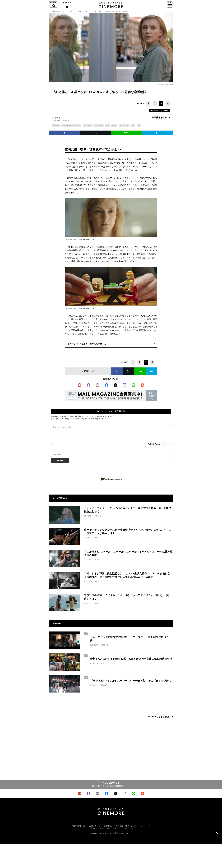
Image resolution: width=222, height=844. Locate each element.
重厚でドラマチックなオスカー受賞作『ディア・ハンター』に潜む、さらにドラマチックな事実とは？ (127, 531)
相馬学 (97, 538)
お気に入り (67, 5)
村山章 (97, 559)
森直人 (97, 581)
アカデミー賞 (98, 125)
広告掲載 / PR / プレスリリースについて (133, 826)
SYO (102, 663)
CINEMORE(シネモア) (59, 11)
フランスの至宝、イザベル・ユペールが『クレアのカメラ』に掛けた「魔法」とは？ (126, 597)
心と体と (78, 11)
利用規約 (54, 416)
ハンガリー (87, 125)
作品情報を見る (159, 117)
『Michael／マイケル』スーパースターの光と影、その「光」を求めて (130, 680)
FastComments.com (113, 479)
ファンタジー (124, 125)
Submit (60, 460)
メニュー (170, 4)
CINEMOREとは (78, 826)
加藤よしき (104, 645)
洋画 (138, 125)
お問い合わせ (94, 826)
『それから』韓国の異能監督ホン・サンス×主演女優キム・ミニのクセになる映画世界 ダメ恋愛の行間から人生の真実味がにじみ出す (127, 575)
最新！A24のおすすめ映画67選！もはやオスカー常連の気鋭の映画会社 (131, 658)
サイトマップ (130, 828)
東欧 (107, 125)
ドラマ (114, 125)
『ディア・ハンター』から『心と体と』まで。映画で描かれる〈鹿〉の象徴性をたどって (127, 509)
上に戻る (216, 833)
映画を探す (53, 4)
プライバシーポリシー (99, 828)
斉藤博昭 (104, 685)
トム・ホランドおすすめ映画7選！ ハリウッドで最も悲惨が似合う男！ (129, 638)
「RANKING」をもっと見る (158, 717)
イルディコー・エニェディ (71, 125)
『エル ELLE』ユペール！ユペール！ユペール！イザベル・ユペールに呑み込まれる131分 (128, 553)
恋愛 (133, 125)
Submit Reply (154, 444)
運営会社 (117, 828)
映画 (71, 11)
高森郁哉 (66, 121)
